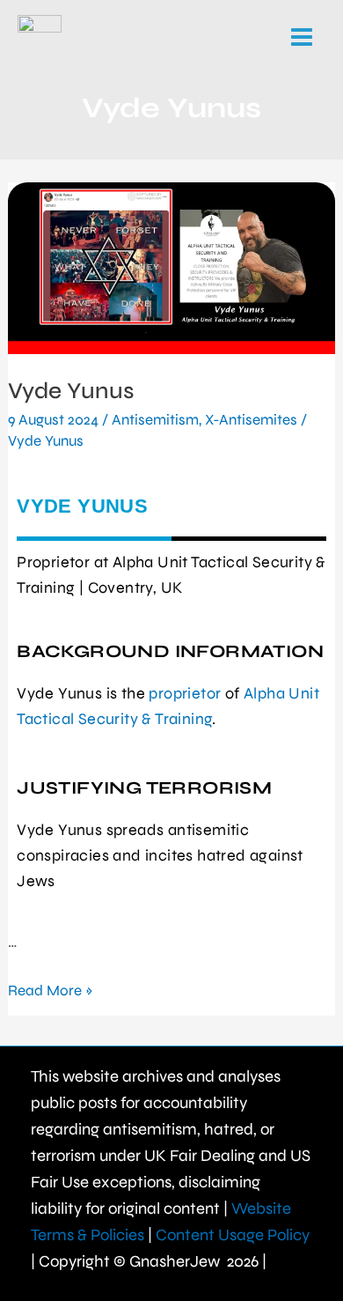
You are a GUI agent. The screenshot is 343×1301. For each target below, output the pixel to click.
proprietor (185, 693)
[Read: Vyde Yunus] (171, 268)
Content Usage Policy (233, 1235)
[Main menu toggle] (302, 37)
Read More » (50, 989)
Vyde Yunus (71, 390)
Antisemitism (155, 419)
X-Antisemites (251, 419)
